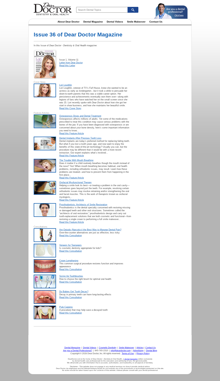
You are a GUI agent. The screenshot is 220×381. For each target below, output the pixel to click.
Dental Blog (151, 350)
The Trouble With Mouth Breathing (76, 160)
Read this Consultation (70, 235)
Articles (139, 347)
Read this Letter (67, 65)
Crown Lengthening (68, 260)
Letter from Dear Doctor (71, 62)
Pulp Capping (66, 307)
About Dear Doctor (68, 21)
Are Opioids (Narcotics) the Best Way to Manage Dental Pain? (90, 229)
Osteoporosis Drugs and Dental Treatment (80, 116)
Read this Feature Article (71, 133)
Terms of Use (128, 353)
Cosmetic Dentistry (107, 347)
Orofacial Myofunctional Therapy (75, 182)
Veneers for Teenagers (70, 245)
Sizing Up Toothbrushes (71, 276)
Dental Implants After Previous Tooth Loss (80, 138)
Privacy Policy (143, 353)
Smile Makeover (136, 21)
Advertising (138, 350)
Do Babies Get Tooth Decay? (73, 291)
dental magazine (131, 359)
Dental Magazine (93, 21)
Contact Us (155, 21)
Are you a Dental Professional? (77, 350)
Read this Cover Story (70, 108)
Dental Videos (115, 21)
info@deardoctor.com (121, 350)
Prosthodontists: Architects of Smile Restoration (83, 204)
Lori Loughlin (65, 85)
